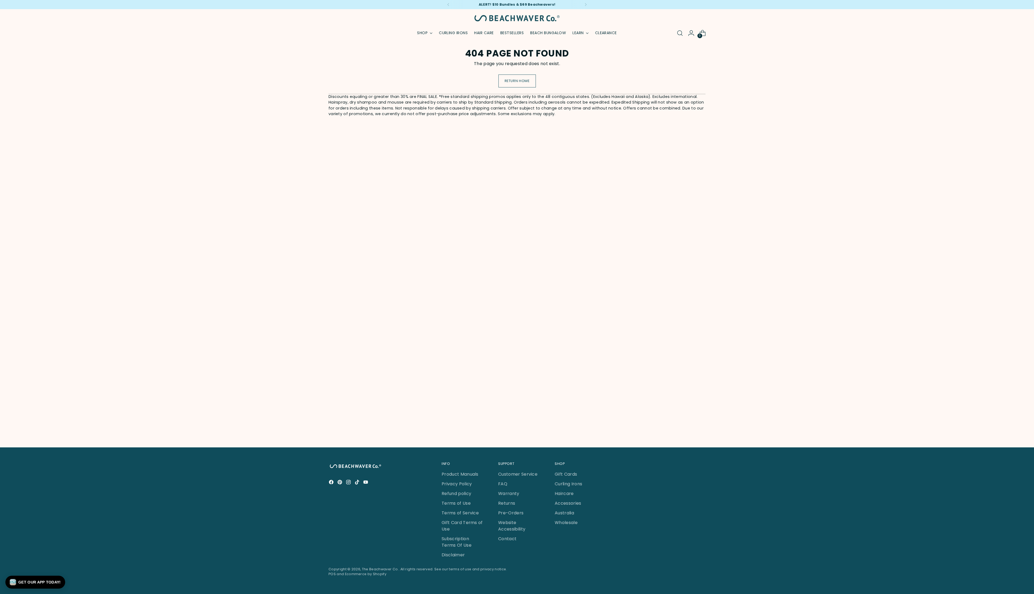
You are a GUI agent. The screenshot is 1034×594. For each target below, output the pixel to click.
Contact (507, 539)
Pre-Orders (510, 513)
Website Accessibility (511, 525)
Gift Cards (566, 474)
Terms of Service (460, 513)
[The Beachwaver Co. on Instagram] (349, 483)
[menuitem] (453, 33)
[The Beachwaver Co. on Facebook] (332, 483)
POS (332, 574)
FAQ (502, 484)
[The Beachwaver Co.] (517, 18)
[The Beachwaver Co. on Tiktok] (357, 483)
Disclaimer (453, 555)
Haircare (564, 493)
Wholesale (566, 522)
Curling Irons (568, 484)
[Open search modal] (680, 33)
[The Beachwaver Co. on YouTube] (366, 483)
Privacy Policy (457, 484)
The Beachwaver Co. (380, 569)
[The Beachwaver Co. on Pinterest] (340, 483)
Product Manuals (460, 474)
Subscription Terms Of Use (456, 542)
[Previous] (448, 4)
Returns (506, 503)
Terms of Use (456, 503)
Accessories (568, 503)
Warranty (508, 493)
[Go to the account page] (691, 33)
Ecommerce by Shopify (365, 574)
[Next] (586, 4)
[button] (35, 582)
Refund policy (456, 493)
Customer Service (517, 474)
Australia (564, 513)
